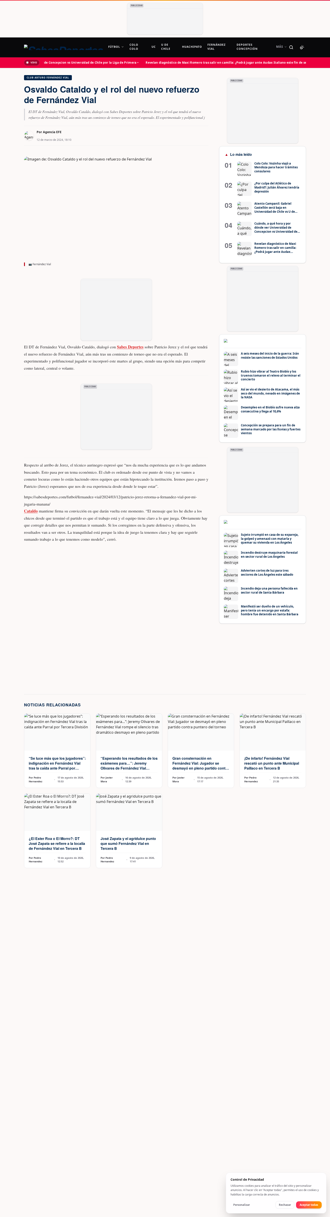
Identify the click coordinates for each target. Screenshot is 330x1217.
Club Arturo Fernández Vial (48, 77)
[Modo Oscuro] (302, 47)
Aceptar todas (309, 1205)
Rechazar (285, 1205)
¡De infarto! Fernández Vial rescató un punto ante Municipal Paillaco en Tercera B (271, 763)
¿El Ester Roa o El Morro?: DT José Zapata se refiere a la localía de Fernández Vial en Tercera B (57, 843)
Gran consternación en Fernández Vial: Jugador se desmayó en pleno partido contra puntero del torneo (200, 766)
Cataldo (31, 511)
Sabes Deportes (130, 347)
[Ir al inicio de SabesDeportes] (63, 47)
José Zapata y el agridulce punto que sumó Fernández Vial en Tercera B (128, 843)
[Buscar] (291, 47)
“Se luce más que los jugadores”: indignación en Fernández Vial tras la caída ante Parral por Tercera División (57, 766)
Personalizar (241, 1205)
